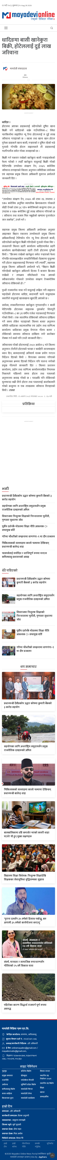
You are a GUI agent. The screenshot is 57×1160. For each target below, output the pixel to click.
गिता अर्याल (12, 1133)
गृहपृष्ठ (4, 1071)
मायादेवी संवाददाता (18, 69)
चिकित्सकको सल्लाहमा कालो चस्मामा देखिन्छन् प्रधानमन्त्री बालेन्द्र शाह (25, 545)
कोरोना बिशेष (26, 1071)
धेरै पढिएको (9, 570)
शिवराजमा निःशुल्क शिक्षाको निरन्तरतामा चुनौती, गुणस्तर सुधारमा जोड (26, 518)
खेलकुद (24, 1075)
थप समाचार (28, 667)
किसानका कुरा (7, 1098)
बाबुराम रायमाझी (13, 1120)
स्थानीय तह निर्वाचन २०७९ (45, 1077)
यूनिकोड (50, 1143)
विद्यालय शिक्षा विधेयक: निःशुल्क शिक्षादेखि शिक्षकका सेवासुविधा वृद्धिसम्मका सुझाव (25, 877)
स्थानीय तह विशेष (47, 1083)
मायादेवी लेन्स (26, 1093)
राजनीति (5, 1080)
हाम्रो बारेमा (14, 1145)
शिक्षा (42, 1088)
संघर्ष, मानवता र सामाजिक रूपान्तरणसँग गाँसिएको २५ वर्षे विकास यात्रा (24, 964)
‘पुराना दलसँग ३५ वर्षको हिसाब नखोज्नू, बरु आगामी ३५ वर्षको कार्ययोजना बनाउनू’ (25, 921)
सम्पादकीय (44, 1097)
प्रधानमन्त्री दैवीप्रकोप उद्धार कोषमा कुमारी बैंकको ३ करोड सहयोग (27, 497)
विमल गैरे (12, 1138)
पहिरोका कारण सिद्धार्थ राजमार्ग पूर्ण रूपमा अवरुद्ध (25, 1007)
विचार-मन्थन (45, 1071)
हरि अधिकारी (11, 1111)
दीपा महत (11, 1129)
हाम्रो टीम (5, 1145)
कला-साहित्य (7, 1093)
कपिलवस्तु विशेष (8, 1089)
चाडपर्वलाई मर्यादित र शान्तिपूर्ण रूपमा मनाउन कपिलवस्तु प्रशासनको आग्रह (24, 555)
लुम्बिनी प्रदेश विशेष (28, 1084)
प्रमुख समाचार (7, 1075)
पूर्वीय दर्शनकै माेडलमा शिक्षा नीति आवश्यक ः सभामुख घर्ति (24, 528)
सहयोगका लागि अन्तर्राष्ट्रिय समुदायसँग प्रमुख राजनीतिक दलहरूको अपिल (24, 508)
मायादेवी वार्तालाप (28, 1098)
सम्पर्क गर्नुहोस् (37, 1145)
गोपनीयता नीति (26, 1145)
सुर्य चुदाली (11, 1124)
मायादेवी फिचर (27, 1089)
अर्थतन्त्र (5, 1084)
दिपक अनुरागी (15, 1115)
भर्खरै (5, 489)
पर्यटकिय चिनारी (27, 1080)
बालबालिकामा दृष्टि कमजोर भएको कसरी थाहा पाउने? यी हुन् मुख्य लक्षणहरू (26, 834)
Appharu (43, 1157)
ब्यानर (42, 1092)
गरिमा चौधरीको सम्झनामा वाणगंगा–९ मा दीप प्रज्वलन (28, 536)
